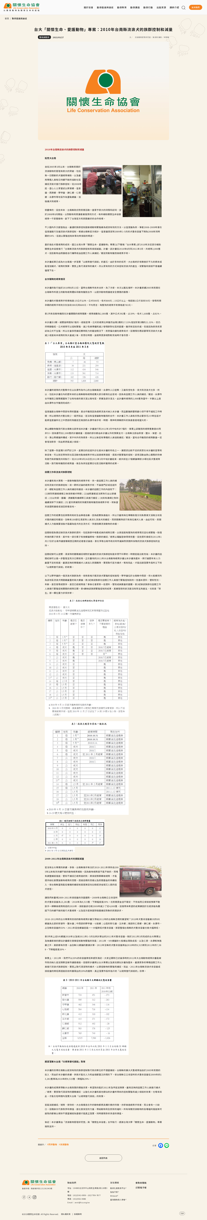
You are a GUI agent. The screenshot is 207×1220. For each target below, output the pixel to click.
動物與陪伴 (44, 37)
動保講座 (135, 7)
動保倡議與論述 (105, 7)
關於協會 (88, 7)
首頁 (7, 18)
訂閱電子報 (141, 1187)
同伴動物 (53, 1144)
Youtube (29, 1197)
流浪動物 (64, 1144)
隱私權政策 (66, 1214)
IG (34, 1197)
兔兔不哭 (114, 1192)
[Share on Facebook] (160, 1145)
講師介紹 (174, 7)
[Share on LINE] (166, 1145)
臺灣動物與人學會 (117, 1199)
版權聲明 (78, 1214)
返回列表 (103, 1158)
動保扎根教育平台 (117, 1188)
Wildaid (113, 1196)
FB (24, 1197)
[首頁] (22, 7)
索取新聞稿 (141, 1182)
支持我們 (196, 7)
